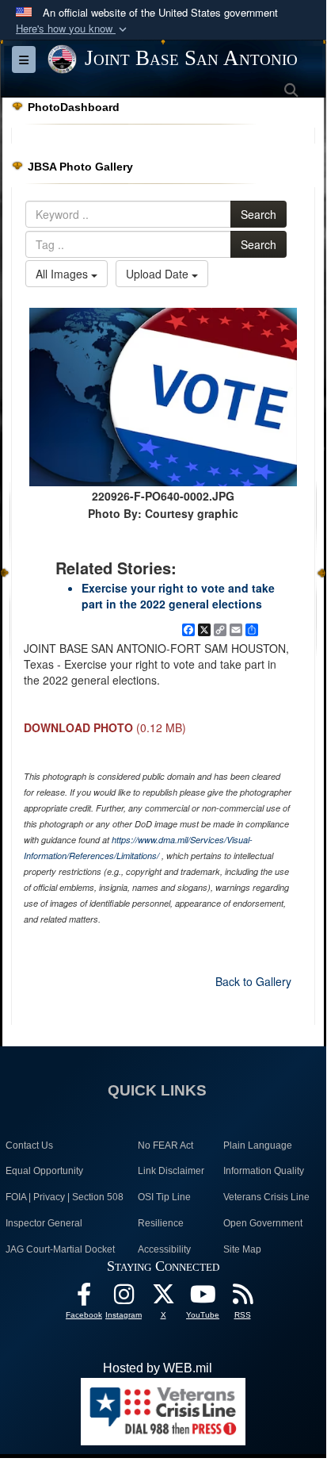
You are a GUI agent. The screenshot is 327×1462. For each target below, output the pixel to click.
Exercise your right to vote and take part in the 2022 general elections (178, 596)
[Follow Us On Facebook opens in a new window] (84, 1298)
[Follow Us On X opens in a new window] (163, 1298)
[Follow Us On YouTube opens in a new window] (202, 1298)
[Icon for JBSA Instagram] (123, 1298)
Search (258, 214)
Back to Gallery (253, 981)
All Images (63, 274)
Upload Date (159, 274)
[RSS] (242, 1298)
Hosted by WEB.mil (157, 1368)
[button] (73, 29)
